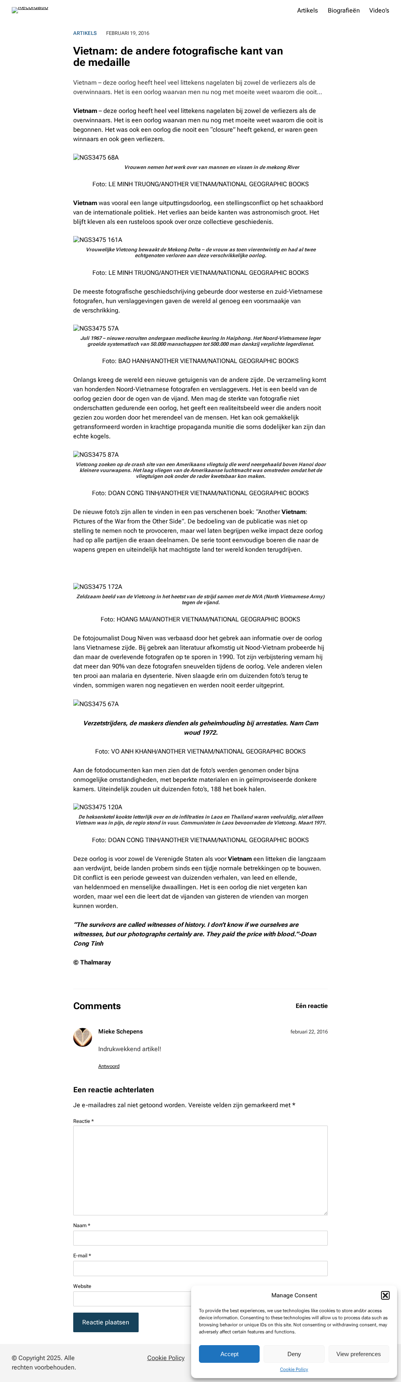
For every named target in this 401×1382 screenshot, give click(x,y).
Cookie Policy (294, 1369)
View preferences (358, 1354)
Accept (229, 1354)
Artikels (85, 33)
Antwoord (108, 1066)
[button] (385, 1295)
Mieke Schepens (120, 1031)
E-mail (82, 1256)
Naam (81, 1225)
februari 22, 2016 (309, 1032)
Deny (294, 1354)
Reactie (83, 1121)
